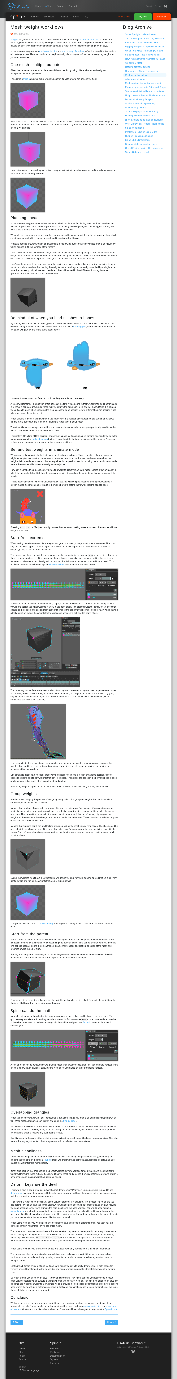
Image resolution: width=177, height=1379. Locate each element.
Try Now (143, 17)
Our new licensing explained (139, 136)
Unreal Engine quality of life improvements (146, 148)
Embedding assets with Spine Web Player (145, 87)
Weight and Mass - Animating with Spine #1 (146, 51)
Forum (60, 6)
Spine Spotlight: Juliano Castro (140, 34)
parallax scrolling (44, 923)
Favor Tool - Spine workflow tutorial (142, 42)
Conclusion (21, 1297)
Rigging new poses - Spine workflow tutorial (146, 46)
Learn (76, 17)
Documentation (57, 1356)
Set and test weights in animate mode (45, 449)
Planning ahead (25, 218)
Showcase (49, 17)
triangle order (69, 1121)
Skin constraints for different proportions (144, 91)
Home (38, 6)
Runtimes (63, 17)
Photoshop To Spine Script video (141, 132)
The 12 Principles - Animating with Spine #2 (146, 38)
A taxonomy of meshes (136, 79)
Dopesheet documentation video (141, 144)
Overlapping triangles (30, 1112)
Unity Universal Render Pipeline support (145, 95)
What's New (124, 17)
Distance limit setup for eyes (139, 99)
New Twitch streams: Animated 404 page (145, 59)
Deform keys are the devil (34, 1184)
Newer (110, 1322)
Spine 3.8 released (134, 128)
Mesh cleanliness (26, 1151)
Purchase (161, 17)
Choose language (30, 1370)
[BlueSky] (164, 6)
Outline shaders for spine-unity (140, 103)
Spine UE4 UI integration (137, 140)
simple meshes (56, 564)
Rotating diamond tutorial (137, 67)
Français (158, 6)
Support (73, 6)
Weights (15, 39)
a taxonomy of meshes (73, 51)
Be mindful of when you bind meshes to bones (52, 318)
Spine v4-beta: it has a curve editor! (142, 55)
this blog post (79, 326)
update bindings (40, 439)
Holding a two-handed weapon (140, 115)
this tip (26, 79)
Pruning (48, 1160)
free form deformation (88, 39)
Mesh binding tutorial (135, 107)
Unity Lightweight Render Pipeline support (146, 124)
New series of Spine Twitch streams (142, 71)
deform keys (16, 1193)
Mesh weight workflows (37, 27)
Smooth (86, 1022)
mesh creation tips (48, 51)
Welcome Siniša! (133, 63)
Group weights (24, 794)
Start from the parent (29, 934)
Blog (21, 1352)
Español (149, 6)
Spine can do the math (31, 1011)
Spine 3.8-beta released (137, 152)
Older (17, 1322)
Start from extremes (29, 538)
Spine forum (111, 1309)
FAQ (86, 17)
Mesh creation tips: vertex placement (143, 83)
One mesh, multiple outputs (35, 65)
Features (34, 17)
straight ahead (17, 1211)
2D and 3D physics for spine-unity (141, 111)
